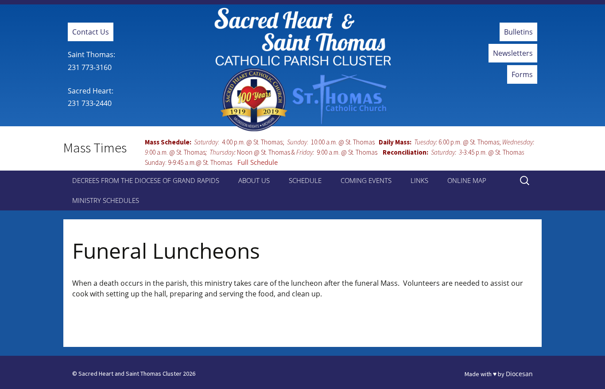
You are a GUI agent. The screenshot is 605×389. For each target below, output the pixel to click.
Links (419, 180)
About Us (254, 180)
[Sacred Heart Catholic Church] (302, 69)
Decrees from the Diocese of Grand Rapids (145, 180)
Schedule (305, 180)
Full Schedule (257, 162)
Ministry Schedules (105, 200)
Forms (522, 74)
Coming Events (366, 180)
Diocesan (519, 374)
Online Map (466, 180)
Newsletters (513, 53)
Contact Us (90, 32)
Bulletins (518, 32)
